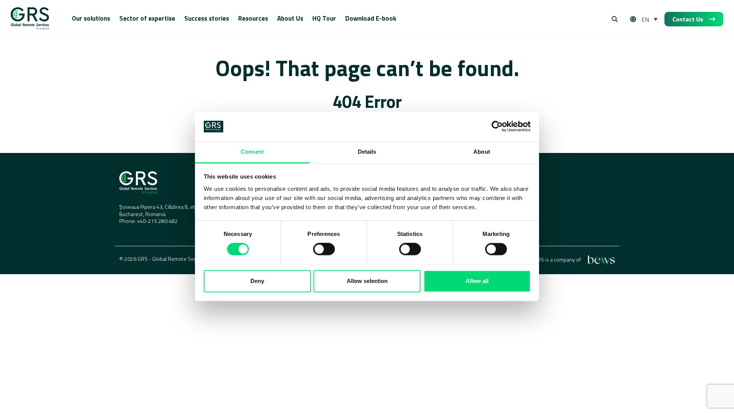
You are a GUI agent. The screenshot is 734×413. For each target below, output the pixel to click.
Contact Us (687, 19)
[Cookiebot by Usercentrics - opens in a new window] (497, 126)
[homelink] (30, 19)
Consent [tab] (252, 151)
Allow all (477, 281)
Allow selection (367, 281)
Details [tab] (367, 151)
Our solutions (91, 18)
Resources (253, 18)
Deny (257, 281)
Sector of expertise (147, 18)
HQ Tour (324, 18)
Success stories (206, 18)
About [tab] (481, 151)
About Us (290, 18)
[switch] (324, 249)
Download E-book (370, 18)
